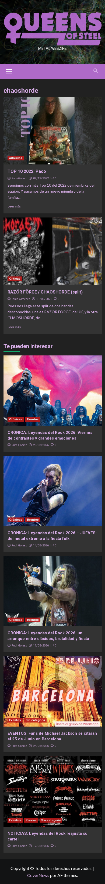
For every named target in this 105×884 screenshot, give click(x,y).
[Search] (95, 70)
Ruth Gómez (19, 445)
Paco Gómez (19, 178)
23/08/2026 (41, 445)
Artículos (15, 158)
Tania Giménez (21, 299)
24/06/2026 (41, 746)
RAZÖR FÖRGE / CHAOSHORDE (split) (45, 292)
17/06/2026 (41, 846)
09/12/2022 (41, 178)
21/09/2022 (44, 299)
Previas (31, 820)
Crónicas (15, 419)
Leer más (14, 206)
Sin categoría (35, 720)
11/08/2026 (41, 645)
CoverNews (38, 875)
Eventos (33, 419)
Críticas (14, 279)
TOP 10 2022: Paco (27, 171)
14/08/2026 (41, 545)
